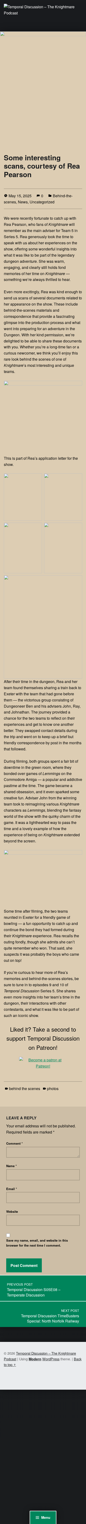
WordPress (50, 1358)
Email (11, 1189)
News (23, 202)
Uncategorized (42, 202)
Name (11, 1166)
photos (53, 1088)
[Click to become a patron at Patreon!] (43, 1062)
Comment (14, 1143)
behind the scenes (24, 1088)
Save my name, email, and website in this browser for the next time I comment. (37, 1243)
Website (12, 1211)
